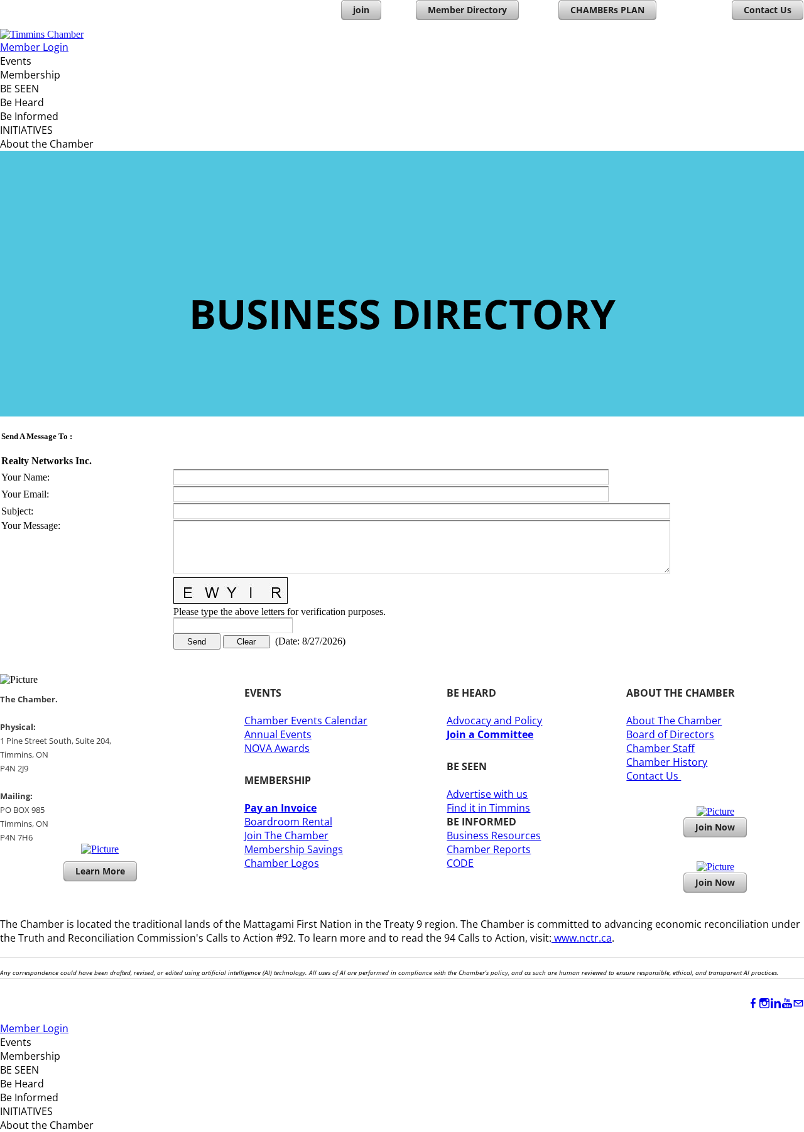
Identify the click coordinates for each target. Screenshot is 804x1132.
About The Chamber (674, 720)
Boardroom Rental (288, 822)
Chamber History (666, 762)
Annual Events (278, 734)
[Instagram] (764, 1003)
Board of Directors (670, 734)
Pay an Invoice (280, 808)
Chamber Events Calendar (305, 720)
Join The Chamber (286, 835)
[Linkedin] (776, 1003)
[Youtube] (787, 1003)
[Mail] (798, 1003)
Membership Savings (293, 849)
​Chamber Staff (660, 748)
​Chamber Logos (281, 863)
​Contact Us (653, 776)
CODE (460, 863)
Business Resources (494, 835)
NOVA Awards (277, 748)
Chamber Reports (489, 849)
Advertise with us (487, 794)
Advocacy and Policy (494, 720)
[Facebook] (753, 1003)
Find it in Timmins (488, 808)
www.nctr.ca (581, 938)
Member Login (34, 47)
